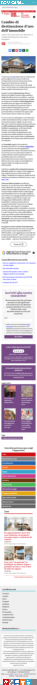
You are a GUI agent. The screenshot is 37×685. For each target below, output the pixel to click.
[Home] (14, 2)
